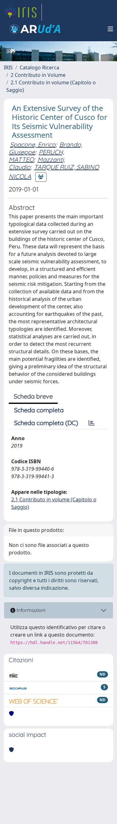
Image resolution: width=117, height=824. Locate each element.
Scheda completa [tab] (39, 410)
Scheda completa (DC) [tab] (46, 423)
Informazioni (30, 610)
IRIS (8, 67)
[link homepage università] (35, 29)
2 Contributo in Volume (38, 75)
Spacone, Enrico (33, 144)
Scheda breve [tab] (33, 396)
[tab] (91, 422)
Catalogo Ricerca (39, 67)
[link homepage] (23, 12)
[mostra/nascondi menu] (110, 29)
